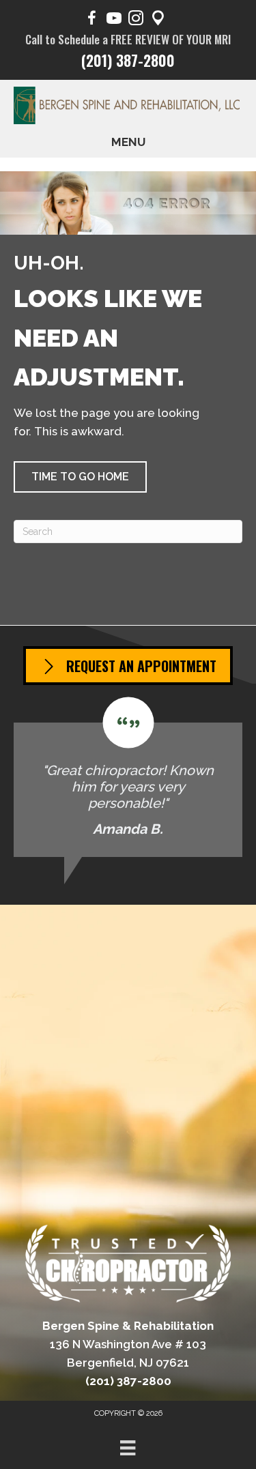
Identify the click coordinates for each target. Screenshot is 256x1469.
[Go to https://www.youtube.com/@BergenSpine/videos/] (114, 20)
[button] (80, 477)
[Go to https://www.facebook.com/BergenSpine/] (92, 20)
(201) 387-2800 (128, 60)
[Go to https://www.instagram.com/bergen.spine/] (135, 20)
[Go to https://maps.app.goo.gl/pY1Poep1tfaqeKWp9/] (157, 20)
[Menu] (127, 1448)
